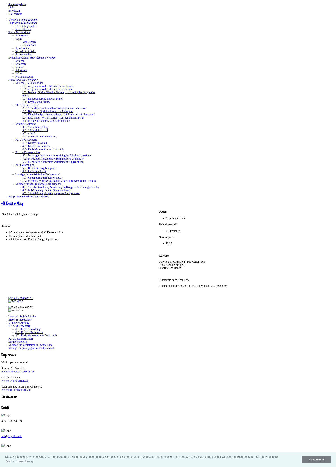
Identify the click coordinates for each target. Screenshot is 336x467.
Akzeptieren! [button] (316, 459)
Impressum (14, 10)
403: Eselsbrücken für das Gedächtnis (36, 335)
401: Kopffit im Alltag (12, 204)
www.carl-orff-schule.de (14, 380)
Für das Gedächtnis (19, 325)
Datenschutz (15, 13)
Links (11, 7)
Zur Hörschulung (17, 341)
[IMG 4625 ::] (15, 301)
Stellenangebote (17, 4)
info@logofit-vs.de (11, 436)
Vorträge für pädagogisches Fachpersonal (31, 348)
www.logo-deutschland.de (15, 389)
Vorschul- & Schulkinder (22, 316)
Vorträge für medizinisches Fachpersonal (30, 344)
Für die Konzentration (20, 338)
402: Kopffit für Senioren (29, 332)
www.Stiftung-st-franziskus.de (18, 371)
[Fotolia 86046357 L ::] (20, 298)
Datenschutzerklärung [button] (19, 461)
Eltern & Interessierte (20, 319)
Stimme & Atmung (18, 322)
